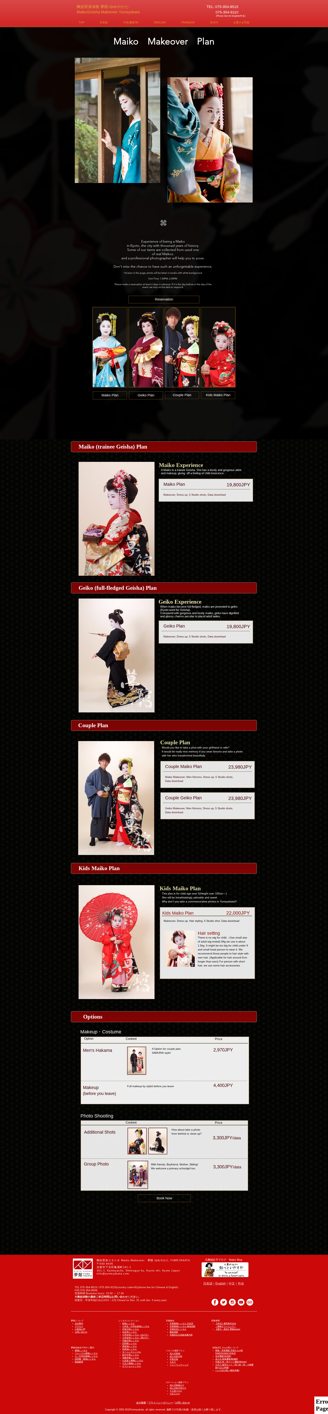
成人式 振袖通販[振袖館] (226, 1359)
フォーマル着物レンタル (86, 1353)
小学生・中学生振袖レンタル (135, 1326)
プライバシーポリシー (160, 1402)
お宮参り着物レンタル (132, 1360)
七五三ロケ (175, 1394)
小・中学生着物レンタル (86, 1356)
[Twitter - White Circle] (223, 1302)
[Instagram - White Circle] (232, 1302)
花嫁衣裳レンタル (130, 1357)
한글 (241, 1283)
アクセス (79, 1326)
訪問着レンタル (129, 1343)
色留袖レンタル (129, 1349)
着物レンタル (81, 1350)
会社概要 (141, 1402)
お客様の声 (80, 1329)
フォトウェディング (179, 1365)
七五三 (173, 1362)
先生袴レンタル (129, 1332)
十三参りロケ (176, 1391)
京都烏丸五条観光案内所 (181, 1335)
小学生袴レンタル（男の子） (135, 1338)
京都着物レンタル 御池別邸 (182, 1326)
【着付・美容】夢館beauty (227, 1329)
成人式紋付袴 (176, 1356)
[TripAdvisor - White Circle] (249, 1302)
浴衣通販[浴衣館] (223, 1356)
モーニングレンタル (131, 1352)
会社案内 (79, 1323)
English (220, 1283)
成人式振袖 (175, 1353)
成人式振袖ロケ (177, 1385)
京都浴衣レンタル (178, 1329)
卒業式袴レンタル (130, 1329)
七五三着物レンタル (131, 1363)
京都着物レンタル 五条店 (181, 1323)
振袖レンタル (128, 1323)
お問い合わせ (81, 1332)
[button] (104, 22)
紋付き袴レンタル (130, 1355)
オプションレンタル (131, 1366)
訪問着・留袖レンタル (85, 1359)
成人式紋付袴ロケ (178, 1388)
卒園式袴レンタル (130, 1340)
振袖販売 (79, 1362)
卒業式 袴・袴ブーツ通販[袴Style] (231, 1362)
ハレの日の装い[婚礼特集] (227, 1370)
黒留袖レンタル (129, 1346)
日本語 (207, 1283)
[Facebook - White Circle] (214, 1302)
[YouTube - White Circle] (241, 1302)
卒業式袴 (174, 1359)
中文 (232, 1283)
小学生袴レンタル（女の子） (135, 1335)
